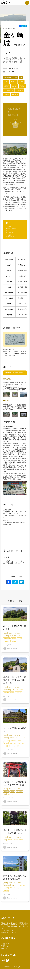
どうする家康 (19, 90)
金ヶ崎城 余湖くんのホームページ (13, 563)
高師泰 (6, 81)
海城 (15, 77)
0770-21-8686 (22, 315)
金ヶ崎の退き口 (8, 90)
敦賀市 (5, 28)
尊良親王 (13, 81)
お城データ (4, 945)
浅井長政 (14, 86)
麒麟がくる (15, 94)
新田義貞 (6, 86)
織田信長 (6, 94)
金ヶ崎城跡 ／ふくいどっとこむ (14, 191)
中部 (14, 28)
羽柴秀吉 (22, 86)
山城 (21, 77)
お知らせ (4, 949)
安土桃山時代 (8, 77)
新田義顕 (21, 81)
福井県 (10, 28)
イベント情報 (5, 947)
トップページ (5, 943)
